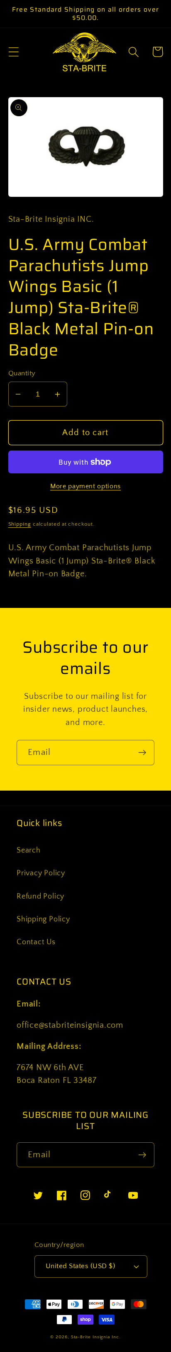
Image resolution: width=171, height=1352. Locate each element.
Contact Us (36, 942)
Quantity (22, 373)
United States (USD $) (80, 1266)
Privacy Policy (41, 873)
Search (29, 850)
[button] (13, 52)
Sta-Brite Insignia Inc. (96, 1337)
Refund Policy (40, 896)
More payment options (85, 486)
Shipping (19, 524)
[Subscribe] (142, 752)
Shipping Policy (43, 919)
